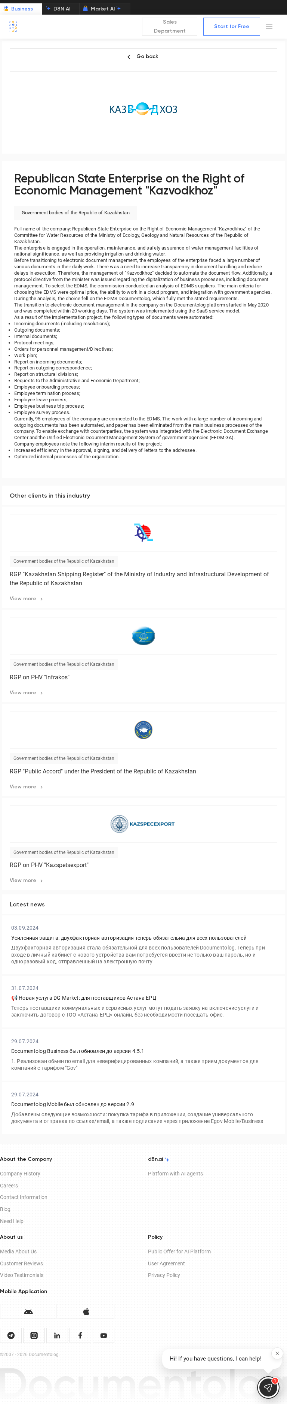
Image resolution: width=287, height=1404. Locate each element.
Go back (147, 56)
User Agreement (166, 1263)
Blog (5, 1209)
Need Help (12, 1221)
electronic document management (87, 305)
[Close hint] (277, 1353)
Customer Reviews (21, 1263)
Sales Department (170, 26)
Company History (20, 1174)
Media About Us (18, 1251)
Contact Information (23, 1197)
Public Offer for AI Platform (179, 1251)
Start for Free (231, 26)
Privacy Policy (164, 1275)
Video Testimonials (21, 1275)
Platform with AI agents (175, 1174)
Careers (9, 1186)
